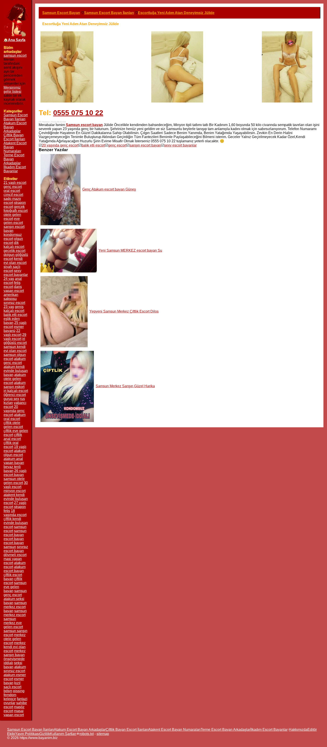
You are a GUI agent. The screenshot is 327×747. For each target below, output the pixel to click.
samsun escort (15, 55)
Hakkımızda (298, 729)
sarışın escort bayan (145, 145)
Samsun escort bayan (84, 125)
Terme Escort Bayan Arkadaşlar (225, 729)
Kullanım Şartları (63, 734)
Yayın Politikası (27, 734)
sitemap (103, 734)
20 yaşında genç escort (60, 145)
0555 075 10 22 (78, 113)
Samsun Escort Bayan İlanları (16, 117)
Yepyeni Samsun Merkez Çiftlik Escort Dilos (124, 311)
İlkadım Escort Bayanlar (15, 169)
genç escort (117, 145)
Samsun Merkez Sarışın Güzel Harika (125, 386)
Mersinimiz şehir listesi (12, 89)
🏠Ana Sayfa (14, 40)
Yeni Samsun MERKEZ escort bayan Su (130, 250)
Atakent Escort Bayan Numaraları (174, 729)
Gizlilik (44, 734)
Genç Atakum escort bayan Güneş (109, 189)
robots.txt (86, 734)
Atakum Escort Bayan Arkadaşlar (80, 729)
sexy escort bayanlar (180, 145)
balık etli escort (93, 145)
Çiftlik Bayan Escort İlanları (14, 137)
